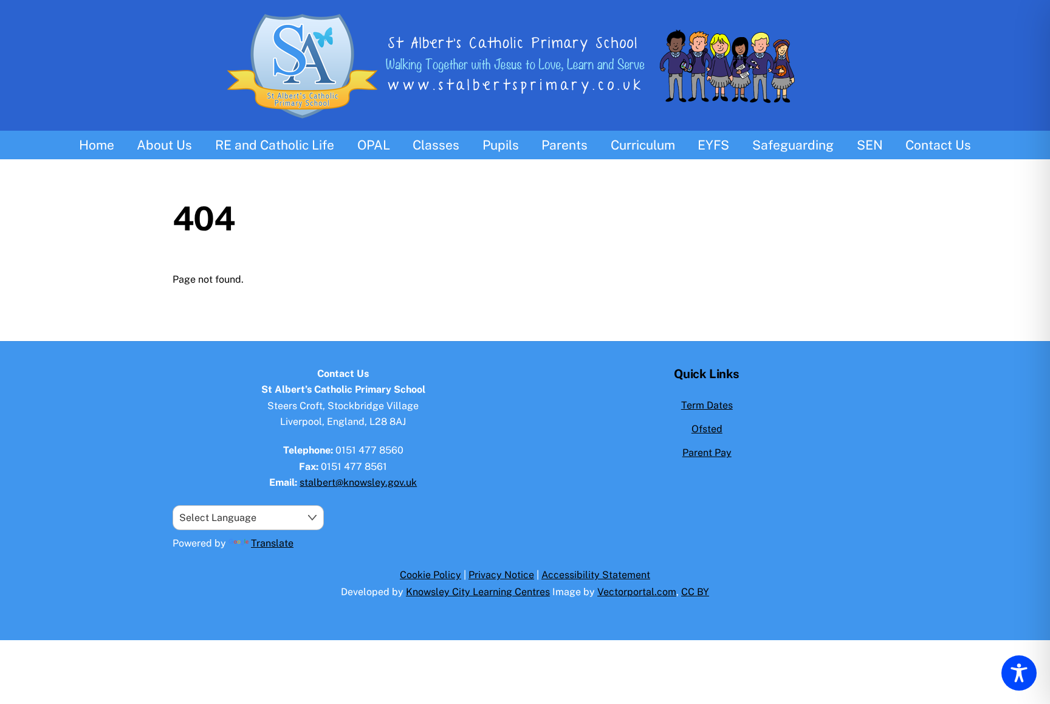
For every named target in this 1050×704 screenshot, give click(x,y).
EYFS (713, 145)
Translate (272, 543)
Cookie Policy (430, 575)
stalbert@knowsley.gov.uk (358, 482)
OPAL (373, 145)
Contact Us (938, 145)
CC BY (695, 592)
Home (96, 145)
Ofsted (706, 429)
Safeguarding (793, 145)
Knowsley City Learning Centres (478, 592)
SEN (870, 145)
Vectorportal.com (636, 592)
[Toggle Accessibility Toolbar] (1019, 673)
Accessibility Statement (595, 575)
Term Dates (707, 405)
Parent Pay (707, 452)
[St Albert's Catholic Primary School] (525, 123)
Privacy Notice (501, 575)
